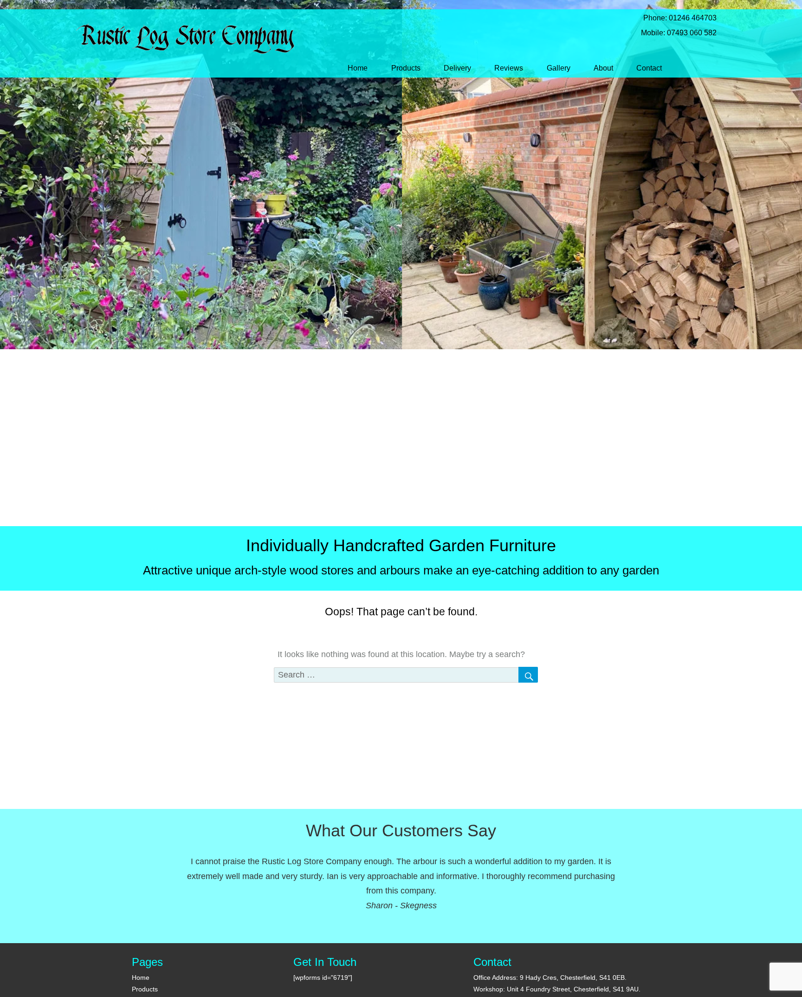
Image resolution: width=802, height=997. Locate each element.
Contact (649, 68)
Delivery (457, 68)
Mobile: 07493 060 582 (672, 33)
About (603, 68)
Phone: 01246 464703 (673, 18)
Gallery (558, 68)
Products (405, 68)
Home (358, 68)
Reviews (508, 68)
